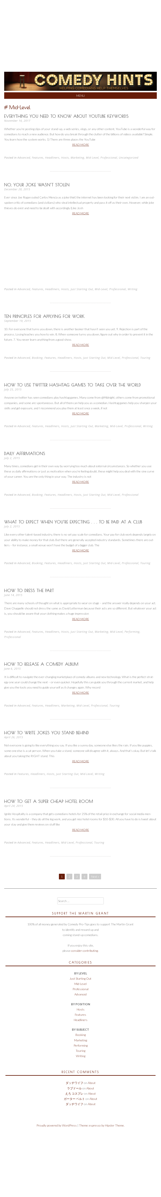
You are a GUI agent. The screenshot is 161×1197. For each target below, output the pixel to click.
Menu (80, 95)
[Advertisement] (80, 31)
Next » (95, 876)
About (92, 1083)
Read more (80, 144)
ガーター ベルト (74, 1099)
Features (37, 157)
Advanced (23, 157)
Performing (132, 632)
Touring (145, 358)
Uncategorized (128, 157)
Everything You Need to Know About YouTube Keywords (66, 116)
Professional (108, 157)
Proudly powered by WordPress (56, 1125)
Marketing (77, 157)
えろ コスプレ (74, 1093)
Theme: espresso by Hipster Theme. (102, 1125)
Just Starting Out (82, 289)
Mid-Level (92, 157)
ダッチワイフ (74, 1083)
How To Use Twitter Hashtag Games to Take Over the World (72, 384)
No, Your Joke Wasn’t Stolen (37, 184)
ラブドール (74, 1088)
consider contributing (84, 950)
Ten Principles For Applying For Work (44, 316)
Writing (133, 289)
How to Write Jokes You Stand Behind (46, 732)
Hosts (65, 157)
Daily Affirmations (24, 453)
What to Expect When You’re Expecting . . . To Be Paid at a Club (73, 521)
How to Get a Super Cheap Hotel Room (48, 801)
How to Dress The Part (29, 590)
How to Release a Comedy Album (41, 664)
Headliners (52, 157)
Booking (37, 358)
